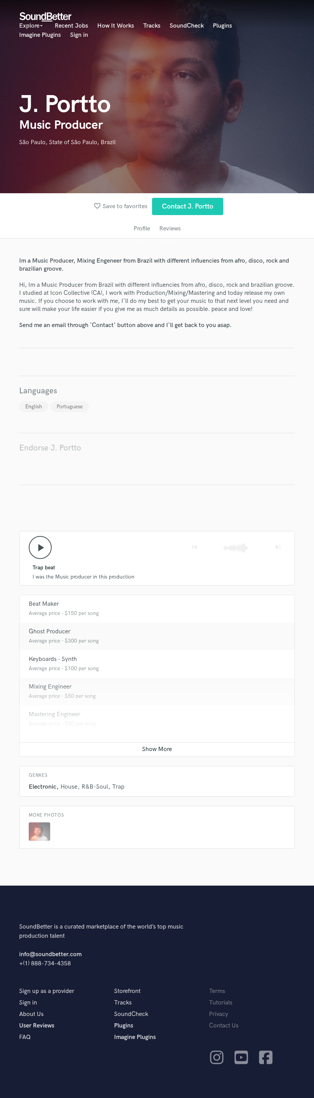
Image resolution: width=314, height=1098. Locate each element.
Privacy (218, 1014)
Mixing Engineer (50, 686)
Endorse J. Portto (50, 448)
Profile (142, 228)
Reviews (170, 228)
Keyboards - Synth (53, 659)
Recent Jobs (71, 26)
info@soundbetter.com (50, 954)
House (69, 787)
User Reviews (36, 1025)
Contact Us (224, 1025)
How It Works (115, 26)
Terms (217, 991)
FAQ (25, 1037)
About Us (31, 1014)
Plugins (222, 26)
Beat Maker (44, 604)
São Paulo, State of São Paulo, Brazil (67, 142)
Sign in (79, 35)
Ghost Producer (49, 631)
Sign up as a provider (46, 991)
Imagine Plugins (40, 35)
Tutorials (220, 1002)
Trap (118, 787)
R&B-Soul (95, 787)
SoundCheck (187, 26)
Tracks (151, 26)
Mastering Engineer (54, 714)
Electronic (42, 787)
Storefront (127, 991)
